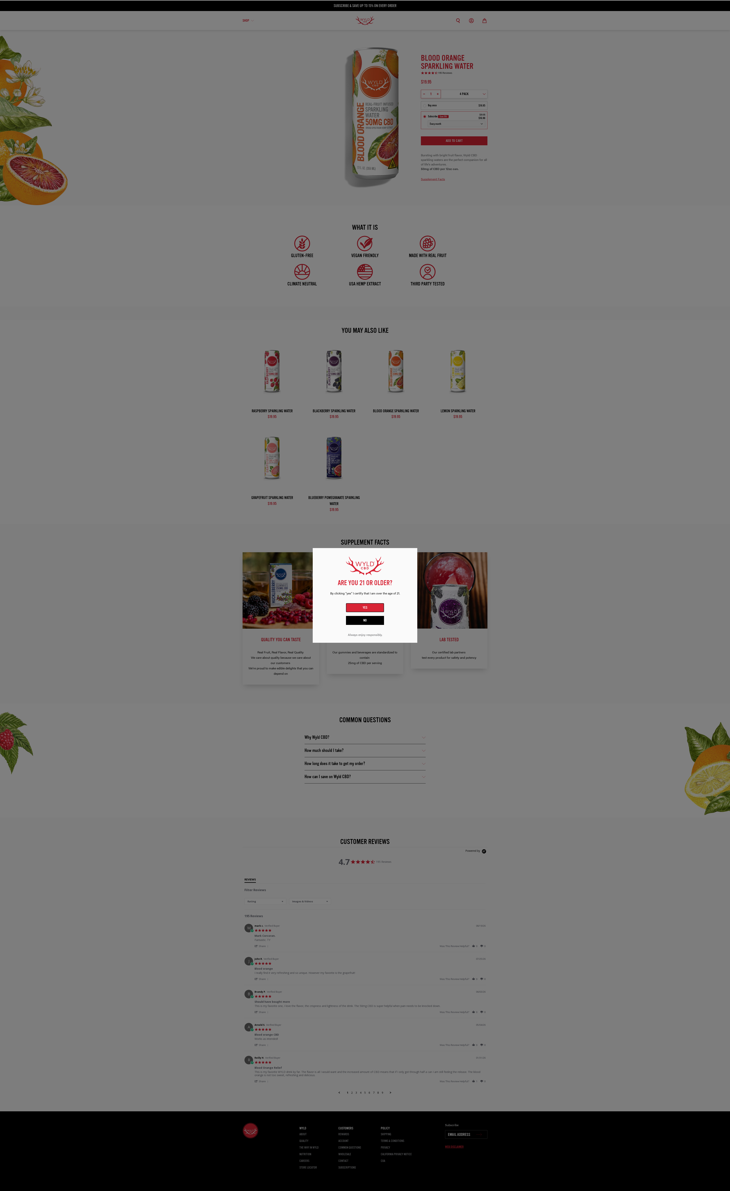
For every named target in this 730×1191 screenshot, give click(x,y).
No (365, 620)
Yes (365, 608)
